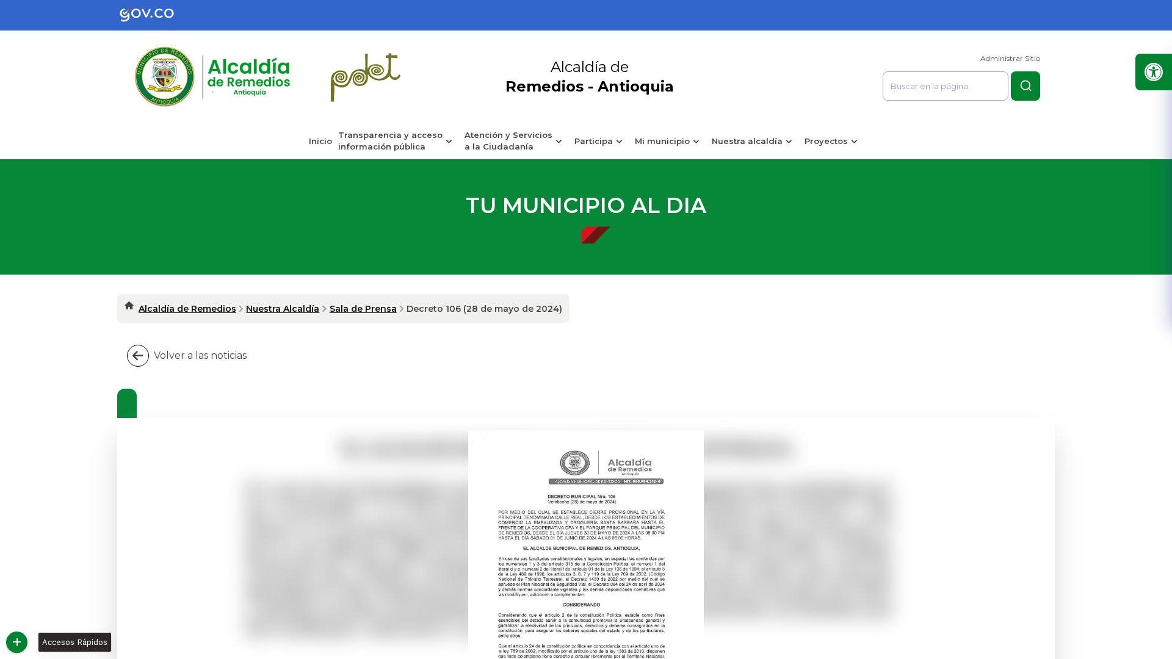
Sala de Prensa (363, 308)
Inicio (320, 141)
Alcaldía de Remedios (187, 308)
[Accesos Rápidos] (16, 642)
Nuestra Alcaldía (282, 308)
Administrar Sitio (1010, 58)
